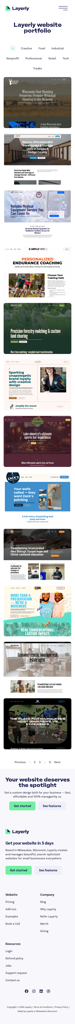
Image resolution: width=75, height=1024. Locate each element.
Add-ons (10, 909)
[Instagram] (34, 991)
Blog (43, 902)
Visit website (37, 107)
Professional (33, 58)
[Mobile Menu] (63, 8)
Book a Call (12, 923)
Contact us (12, 980)
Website (11, 895)
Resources (13, 944)
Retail (52, 58)
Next (57, 762)
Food (42, 48)
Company (47, 895)
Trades (37, 68)
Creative (26, 48)
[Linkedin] (41, 991)
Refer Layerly (49, 916)
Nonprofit (12, 58)
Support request (16, 973)
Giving (44, 931)
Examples (11, 916)
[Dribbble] (48, 991)
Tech (66, 58)
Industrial (58, 48)
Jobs (8, 965)
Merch (44, 923)
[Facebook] (26, 991)
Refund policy (14, 958)
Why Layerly (48, 909)
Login (8, 951)
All (12, 48)
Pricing (9, 902)
